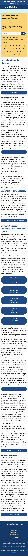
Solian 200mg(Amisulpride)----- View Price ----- (14, 300)
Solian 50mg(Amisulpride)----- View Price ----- (14, 280)
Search (23, 33)
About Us (14, 530)
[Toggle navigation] (25, 7)
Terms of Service (14, 537)
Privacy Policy (14, 535)
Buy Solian (14, 92)
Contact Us (14, 532)
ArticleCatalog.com (14, 524)
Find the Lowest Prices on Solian (14, 220)
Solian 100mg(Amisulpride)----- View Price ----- (14, 290)
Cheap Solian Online (14, 514)
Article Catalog (9, 7)
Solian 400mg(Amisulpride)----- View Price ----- (14, 321)
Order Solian (14, 152)
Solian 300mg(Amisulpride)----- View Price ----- (14, 310)
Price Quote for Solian (14, 450)
